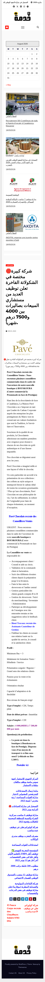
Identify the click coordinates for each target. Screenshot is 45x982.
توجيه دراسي (19, 155)
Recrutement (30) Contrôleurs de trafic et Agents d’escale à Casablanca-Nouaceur (22, 123)
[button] (38, 27)
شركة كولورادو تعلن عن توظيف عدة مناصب (31, 908)
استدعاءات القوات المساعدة (25, 845)
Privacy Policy (31, 973)
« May (8, 85)
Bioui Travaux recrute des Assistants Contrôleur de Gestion (24, 626)
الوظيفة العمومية (12, 195)
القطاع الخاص (11, 116)
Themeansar (22, 967)
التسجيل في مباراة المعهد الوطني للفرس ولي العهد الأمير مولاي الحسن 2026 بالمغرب (21, 162)
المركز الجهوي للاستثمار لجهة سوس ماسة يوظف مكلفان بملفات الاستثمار (24, 781)
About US (21, 973)
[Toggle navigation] (23, 27)
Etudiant (9, 155)
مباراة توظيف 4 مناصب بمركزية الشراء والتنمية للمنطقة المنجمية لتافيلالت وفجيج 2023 (23, 818)
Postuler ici (22, 765)
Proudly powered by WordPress (15, 964)
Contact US (12, 973)
